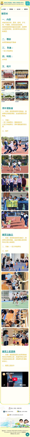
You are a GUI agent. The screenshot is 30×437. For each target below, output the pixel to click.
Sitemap (4, 430)
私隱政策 (24, 432)
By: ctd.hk (15, 433)
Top (27, 430)
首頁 (4, 9)
